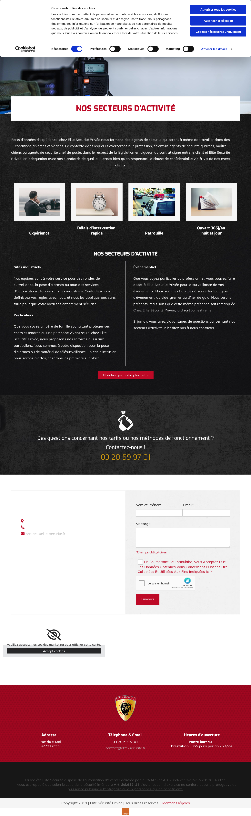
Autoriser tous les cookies (218, 9)
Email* (188, 505)
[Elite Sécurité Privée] (125, 708)
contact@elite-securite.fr (45, 533)
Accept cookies (54, 651)
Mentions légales (176, 803)
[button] (126, 375)
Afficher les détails (214, 49)
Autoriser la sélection (218, 20)
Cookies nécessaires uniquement (218, 31)
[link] (53, 635)
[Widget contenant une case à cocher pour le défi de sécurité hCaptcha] (165, 583)
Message (143, 523)
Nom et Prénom (148, 505)
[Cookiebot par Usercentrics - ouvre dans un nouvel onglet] (25, 49)
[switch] (115, 49)
